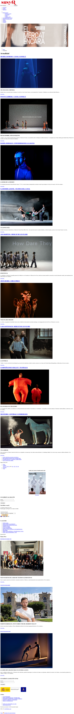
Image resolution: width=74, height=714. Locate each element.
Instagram (4, 9)
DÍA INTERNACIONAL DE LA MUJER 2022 (12, 458)
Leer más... (2, 94)
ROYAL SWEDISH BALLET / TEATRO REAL (11, 697)
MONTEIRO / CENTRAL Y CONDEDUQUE (14, 414)
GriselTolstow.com (7, 708)
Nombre (2, 500)
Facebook (4, 7)
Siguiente (4, 467)
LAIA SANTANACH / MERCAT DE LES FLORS (15, 326)
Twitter (4, 8)
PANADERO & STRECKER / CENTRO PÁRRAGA (12, 698)
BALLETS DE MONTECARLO (5, 631)
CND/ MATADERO (6, 696)
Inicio (4, 49)
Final (4, 468)
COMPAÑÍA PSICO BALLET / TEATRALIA (14, 367)
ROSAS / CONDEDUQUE (8, 700)
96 (4, 466)
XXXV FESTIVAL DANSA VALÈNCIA (10, 457)
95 (3, 466)
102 (14, 466)
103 (16, 466)
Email (1, 499)
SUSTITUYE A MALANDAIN (5, 585)
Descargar (37, 494)
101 (12, 466)
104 (18, 466)
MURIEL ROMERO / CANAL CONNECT (13, 56)
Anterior (4, 465)
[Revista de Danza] (8, 4)
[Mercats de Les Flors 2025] (34, 46)
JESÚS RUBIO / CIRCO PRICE (10, 281)
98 (7, 466)
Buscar (1, 5)
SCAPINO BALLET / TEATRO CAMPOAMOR (12, 459)
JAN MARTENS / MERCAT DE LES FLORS (14, 234)
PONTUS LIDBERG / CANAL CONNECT (13, 96)
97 (6, 466)
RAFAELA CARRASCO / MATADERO (10, 699)
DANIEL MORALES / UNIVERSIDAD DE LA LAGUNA (17, 143)
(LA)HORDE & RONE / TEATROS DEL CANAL (15, 189)
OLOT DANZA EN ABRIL (8, 460)
